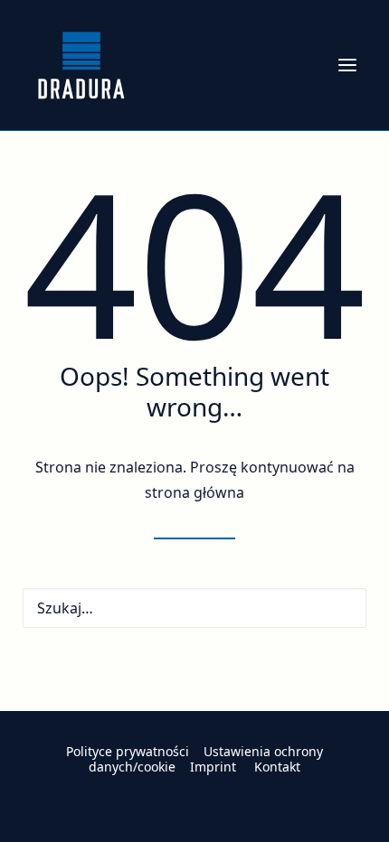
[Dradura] (81, 65)
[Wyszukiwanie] (194, 608)
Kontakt (277, 766)
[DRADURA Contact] (194, 727)
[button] (347, 65)
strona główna (194, 492)
